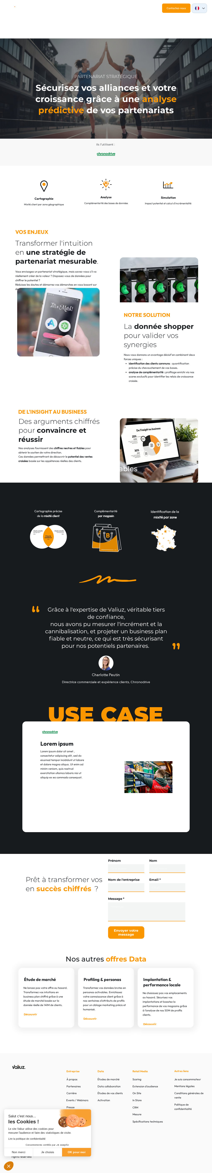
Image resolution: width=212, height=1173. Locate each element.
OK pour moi (77, 1152)
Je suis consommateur (187, 1079)
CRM (135, 1107)
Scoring (136, 1079)
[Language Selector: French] (199, 8)
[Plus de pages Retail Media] (47, 9)
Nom (153, 861)
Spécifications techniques (147, 1121)
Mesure (136, 1114)
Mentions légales (184, 1086)
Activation (104, 1100)
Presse (70, 1107)
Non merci (18, 1152)
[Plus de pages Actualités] (87, 9)
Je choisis (47, 1152)
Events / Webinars (77, 1100)
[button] (9, 1166)
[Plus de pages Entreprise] (112, 9)
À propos (71, 1079)
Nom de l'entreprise (124, 880)
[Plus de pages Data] (63, 9)
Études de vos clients (110, 1093)
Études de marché (108, 1079)
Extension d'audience (145, 1086)
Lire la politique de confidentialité (27, 1138)
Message (116, 899)
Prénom (114, 861)
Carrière (71, 1093)
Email (155, 880)
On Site (136, 1093)
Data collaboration (109, 1086)
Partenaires (73, 1086)
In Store (137, 1100)
